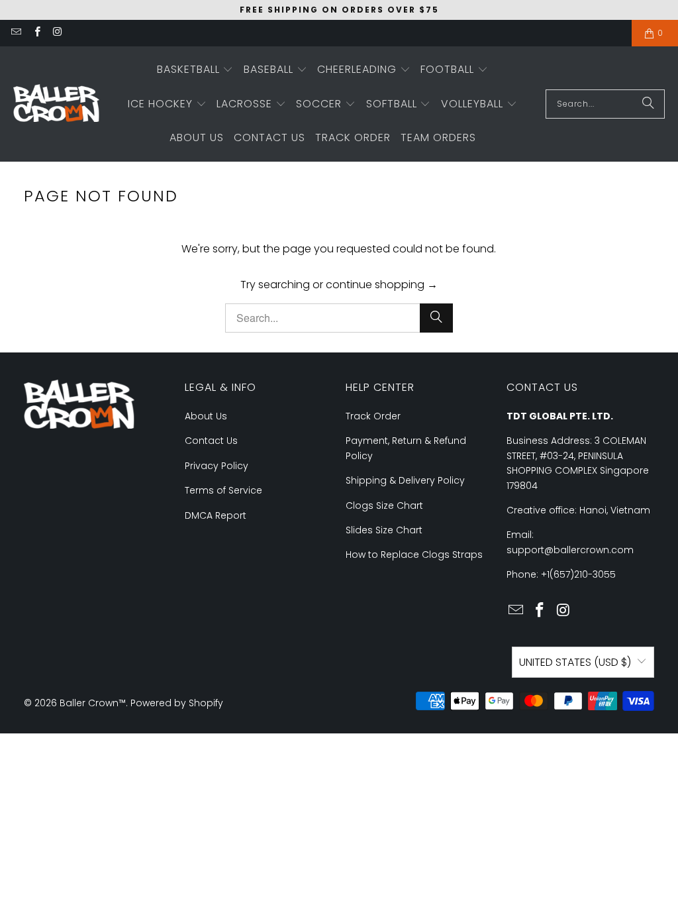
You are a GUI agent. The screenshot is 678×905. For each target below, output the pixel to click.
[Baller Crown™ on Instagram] (57, 32)
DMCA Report (215, 515)
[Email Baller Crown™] (15, 32)
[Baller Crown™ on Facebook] (36, 32)
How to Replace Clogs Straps (414, 554)
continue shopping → (382, 284)
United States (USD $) (575, 662)
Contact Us (211, 440)
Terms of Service (223, 490)
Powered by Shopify (176, 703)
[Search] (648, 104)
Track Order (373, 416)
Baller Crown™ (93, 703)
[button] (195, 70)
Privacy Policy (216, 465)
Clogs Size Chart (384, 505)
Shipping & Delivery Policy (405, 480)
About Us (206, 416)
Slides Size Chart (384, 530)
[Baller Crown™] (56, 104)
